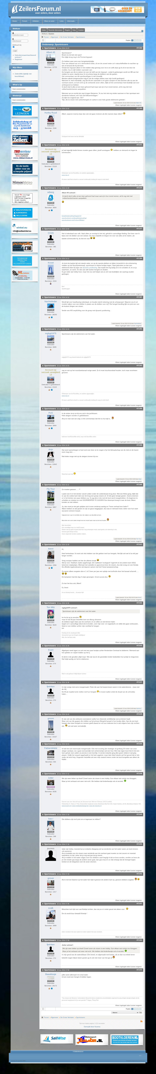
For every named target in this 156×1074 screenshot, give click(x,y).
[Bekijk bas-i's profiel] (50, 830)
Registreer (18, 59)
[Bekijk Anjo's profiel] (50, 458)
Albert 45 (50, 52)
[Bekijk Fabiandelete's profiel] (50, 756)
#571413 (139, 544)
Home (14, 21)
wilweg (50, 192)
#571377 (139, 229)
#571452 (139, 874)
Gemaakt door (89, 1027)
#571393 (139, 365)
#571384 (139, 258)
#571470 (139, 970)
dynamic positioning (90, 267)
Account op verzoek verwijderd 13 (50, 151)
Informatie (71, 21)
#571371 (139, 145)
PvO (51, 413)
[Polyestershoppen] (22, 217)
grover (51, 878)
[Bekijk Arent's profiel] (50, 559)
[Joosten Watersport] (90, 1043)
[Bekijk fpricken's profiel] (50, 694)
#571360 (139, 48)
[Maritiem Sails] (22, 173)
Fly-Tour (51, 489)
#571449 (139, 814)
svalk (50, 908)
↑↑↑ (140, 1056)
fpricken (51, 686)
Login (15, 51)
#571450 (139, 844)
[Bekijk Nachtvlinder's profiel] (50, 308)
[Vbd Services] (22, 159)
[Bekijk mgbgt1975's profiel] (50, 341)
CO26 (51, 233)
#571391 (139, 329)
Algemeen (54, 37)
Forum (24, 21)
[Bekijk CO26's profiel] (50, 240)
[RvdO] (22, 115)
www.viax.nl (65, 175)
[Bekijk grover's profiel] (50, 886)
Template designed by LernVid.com (135, 1060)
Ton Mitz (51, 607)
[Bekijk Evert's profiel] (50, 657)
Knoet (51, 263)
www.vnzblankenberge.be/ (80, 806)
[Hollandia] (22, 144)
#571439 (139, 714)
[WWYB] (22, 202)
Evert (50, 650)
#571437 (139, 682)
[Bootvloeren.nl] (125, 1043)
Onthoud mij (16, 45)
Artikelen (36, 21)
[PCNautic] (22, 251)
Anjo (51, 449)
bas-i (50, 819)
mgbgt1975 (50, 333)
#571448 (139, 773)
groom (51, 718)
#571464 (139, 940)
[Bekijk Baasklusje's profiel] (50, 979)
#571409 (139, 484)
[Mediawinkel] (22, 231)
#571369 (139, 108)
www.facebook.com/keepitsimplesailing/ (74, 218)
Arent (50, 549)
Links (61, 21)
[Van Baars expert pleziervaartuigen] (22, 265)
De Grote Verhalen (67, 37)
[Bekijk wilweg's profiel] (50, 201)
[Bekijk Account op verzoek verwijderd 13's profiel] (50, 160)
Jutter (50, 778)
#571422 (139, 603)
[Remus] (22, 129)
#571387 (139, 297)
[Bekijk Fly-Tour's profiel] (50, 501)
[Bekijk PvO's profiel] (50, 419)
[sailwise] (55, 1042)
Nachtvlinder (51, 301)
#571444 (139, 744)
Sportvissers (80, 37)
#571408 (139, 445)
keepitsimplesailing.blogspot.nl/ (71, 216)
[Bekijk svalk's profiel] (50, 919)
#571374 (139, 188)
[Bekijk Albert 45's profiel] (50, 61)
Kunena (97, 1027)
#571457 (139, 903)
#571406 (139, 408)
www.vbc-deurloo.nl (95, 806)
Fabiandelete (50, 748)
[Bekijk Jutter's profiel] (50, 785)
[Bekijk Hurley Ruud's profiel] (50, 122)
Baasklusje (50, 974)
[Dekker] (117, 12)
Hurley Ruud (51, 112)
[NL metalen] (22, 280)
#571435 (139, 645)
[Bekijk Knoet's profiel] (50, 275)
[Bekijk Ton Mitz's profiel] (50, 619)
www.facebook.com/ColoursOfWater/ (73, 220)
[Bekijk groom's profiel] (51, 731)
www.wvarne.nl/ (66, 806)
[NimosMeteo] (22, 188)
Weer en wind (49, 21)
